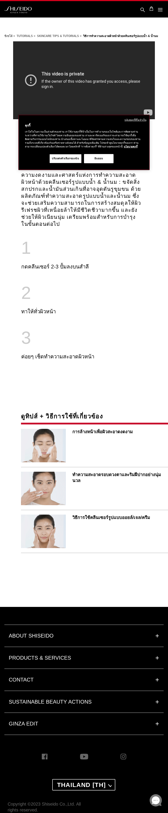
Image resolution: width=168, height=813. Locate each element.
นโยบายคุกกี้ (131, 146)
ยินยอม (98, 158)
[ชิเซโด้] (18, 9)
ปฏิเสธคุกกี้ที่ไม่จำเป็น (135, 120)
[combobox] (83, 784)
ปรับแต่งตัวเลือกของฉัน (65, 158)
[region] (84, 142)
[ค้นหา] (142, 10)
